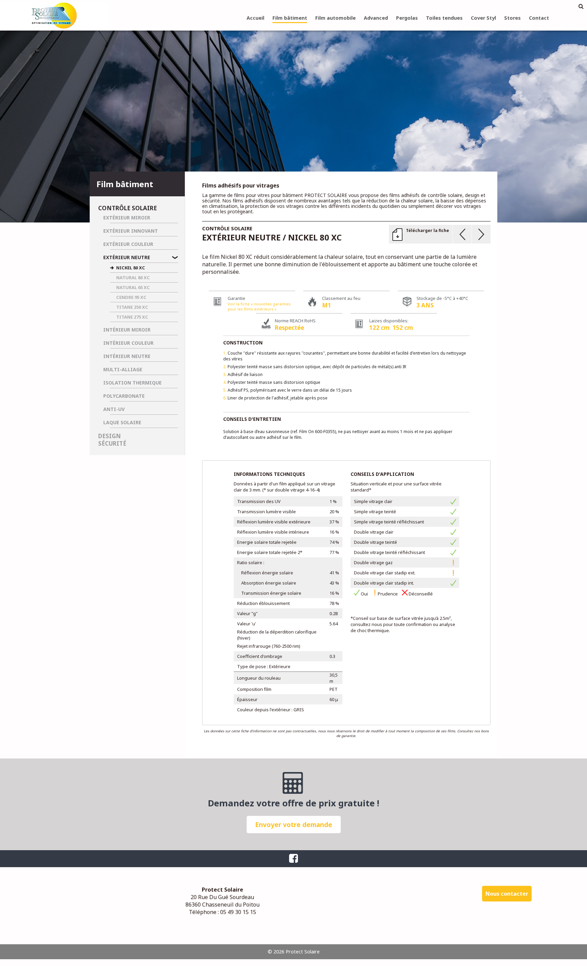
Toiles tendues (444, 18)
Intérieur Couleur (128, 343)
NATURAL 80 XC (133, 277)
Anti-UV (114, 409)
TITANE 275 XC (132, 317)
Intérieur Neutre (126, 356)
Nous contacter (506, 893)
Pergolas (407, 18)
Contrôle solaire (127, 208)
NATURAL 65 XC (133, 287)
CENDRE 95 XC (131, 297)
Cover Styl (483, 18)
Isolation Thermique (132, 382)
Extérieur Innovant (130, 231)
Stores (512, 18)
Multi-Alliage (122, 369)
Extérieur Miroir (126, 217)
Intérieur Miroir (126, 329)
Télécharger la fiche (427, 230)
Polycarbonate (124, 396)
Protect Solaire (54, 15)
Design (109, 436)
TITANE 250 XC (132, 307)
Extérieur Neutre (126, 257)
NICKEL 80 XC (130, 268)
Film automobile (335, 18)
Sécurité (112, 443)
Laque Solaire (122, 422)
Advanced (376, 18)
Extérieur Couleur (128, 244)
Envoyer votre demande (293, 824)
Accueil (255, 18)
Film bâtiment (289, 18)
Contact (539, 18)
